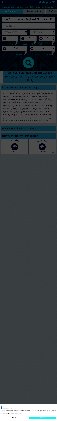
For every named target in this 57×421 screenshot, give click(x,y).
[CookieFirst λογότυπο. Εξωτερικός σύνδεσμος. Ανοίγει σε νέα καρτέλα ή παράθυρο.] (1, 407)
